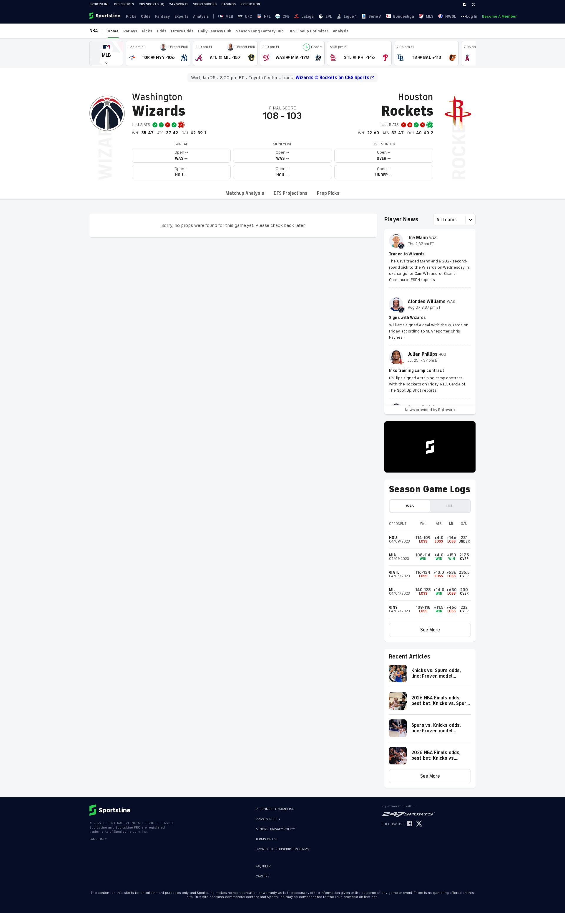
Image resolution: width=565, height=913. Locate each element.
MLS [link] (429, 16)
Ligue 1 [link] (350, 16)
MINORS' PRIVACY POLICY (275, 829)
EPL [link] (328, 16)
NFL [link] (267, 16)
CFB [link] (286, 16)
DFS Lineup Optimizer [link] (308, 31)
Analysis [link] (201, 16)
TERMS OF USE (267, 839)
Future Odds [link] (182, 31)
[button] (106, 53)
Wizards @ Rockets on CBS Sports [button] (332, 77)
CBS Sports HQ (151, 4)
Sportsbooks (205, 4)
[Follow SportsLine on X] (419, 824)
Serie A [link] (374, 16)
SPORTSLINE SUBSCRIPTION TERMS (282, 849)
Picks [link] (131, 16)
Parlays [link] (130, 31)
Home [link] (113, 31)
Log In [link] (471, 16)
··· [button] (463, 16)
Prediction (250, 4)
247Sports (178, 4)
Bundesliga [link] (403, 16)
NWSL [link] (450, 16)
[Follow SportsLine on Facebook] (409, 824)
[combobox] (437, 220)
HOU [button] (449, 505)
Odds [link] (145, 16)
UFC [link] (248, 16)
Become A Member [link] (499, 16)
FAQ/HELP (263, 866)
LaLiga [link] (307, 16)
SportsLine (99, 4)
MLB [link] (229, 16)
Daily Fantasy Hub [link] (214, 31)
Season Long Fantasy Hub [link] (260, 31)
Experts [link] (181, 16)
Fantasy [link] (162, 16)
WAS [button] (410, 505)
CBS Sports (124, 4)
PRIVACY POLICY (268, 819)
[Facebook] (465, 4)
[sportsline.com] (105, 16)
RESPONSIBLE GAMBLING (275, 809)
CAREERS (263, 876)
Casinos (228, 4)
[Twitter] (473, 4)
